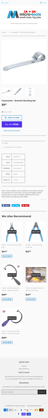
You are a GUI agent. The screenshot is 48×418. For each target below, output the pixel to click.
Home (4, 32)
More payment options (12, 130)
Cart (44, 3)
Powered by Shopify (34, 406)
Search (24, 366)
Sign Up (42, 392)
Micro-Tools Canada (18, 406)
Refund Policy (24, 369)
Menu (6, 3)
